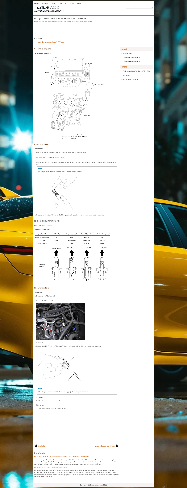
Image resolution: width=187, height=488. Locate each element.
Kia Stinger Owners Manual (131, 57)
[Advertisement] (76, 29)
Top (66, 3)
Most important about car (131, 79)
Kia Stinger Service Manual (131, 61)
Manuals (36, 3)
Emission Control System (64, 21)
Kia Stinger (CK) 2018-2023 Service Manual (45, 21)
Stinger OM (45, 3)
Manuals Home (127, 53)
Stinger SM (53, 3)
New (61, 3)
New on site (126, 75)
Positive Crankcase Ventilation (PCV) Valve (50, 42)
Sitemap (72, 3)
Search (79, 3)
